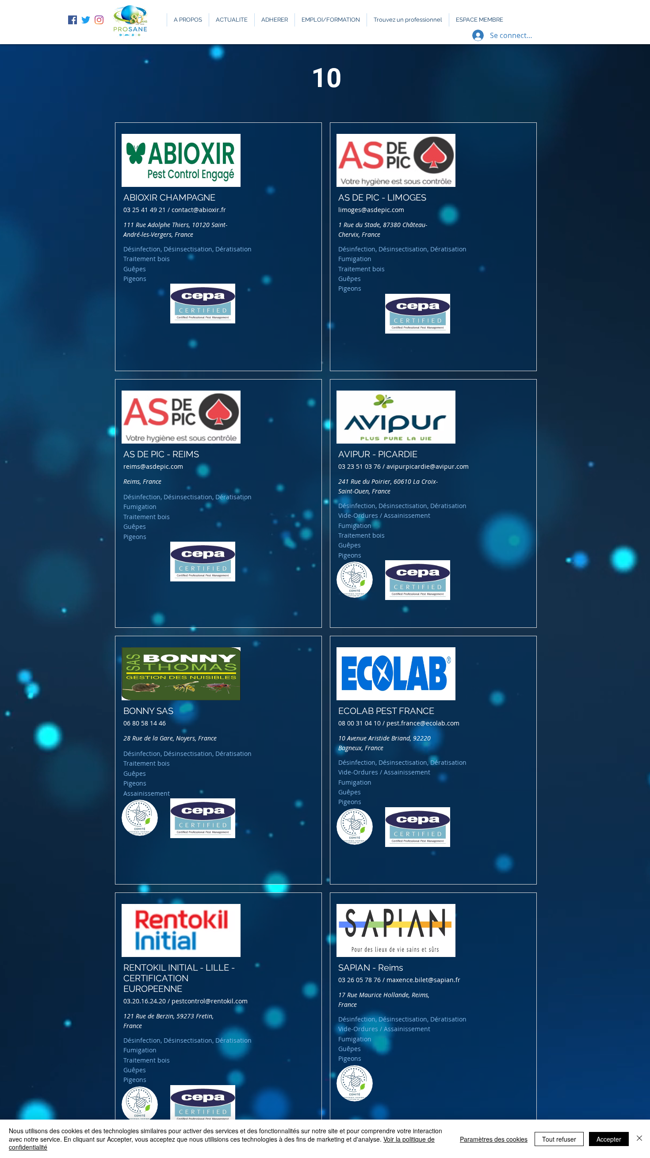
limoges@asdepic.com (371, 209)
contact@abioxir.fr (199, 209)
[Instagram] (99, 19)
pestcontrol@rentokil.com (210, 1001)
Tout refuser (559, 1139)
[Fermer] (639, 1139)
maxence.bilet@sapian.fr (423, 980)
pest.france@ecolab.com (422, 723)
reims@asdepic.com (153, 466)
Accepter (608, 1139)
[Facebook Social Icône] (72, 19)
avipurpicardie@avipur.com (427, 466)
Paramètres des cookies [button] (494, 1139)
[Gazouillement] (85, 19)
